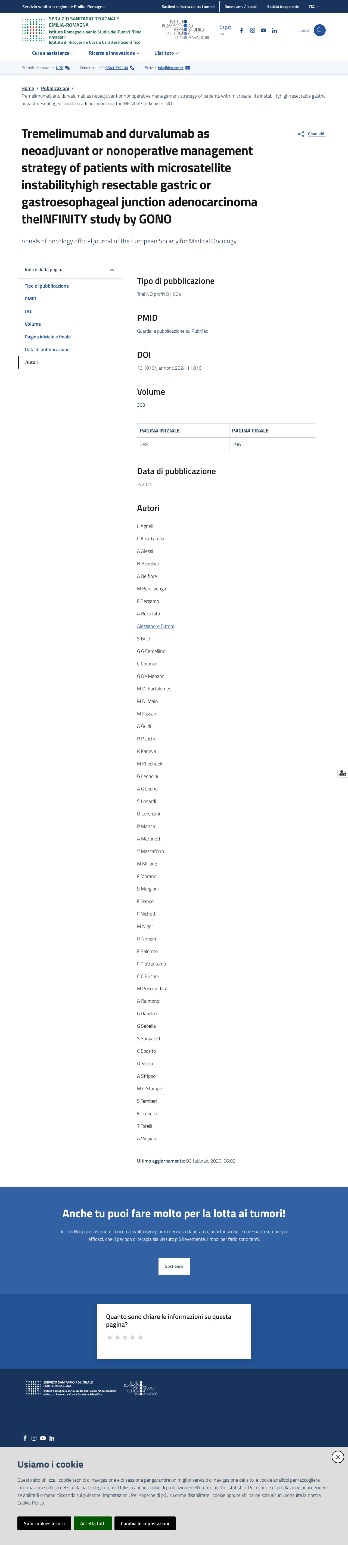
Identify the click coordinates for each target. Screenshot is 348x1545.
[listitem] (45, 68)
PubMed (199, 331)
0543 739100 (116, 67)
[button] (320, 30)
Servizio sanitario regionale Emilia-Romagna (63, 6)
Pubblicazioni (55, 88)
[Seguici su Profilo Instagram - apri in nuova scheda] (250, 30)
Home (27, 88)
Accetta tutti (92, 1523)
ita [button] (312, 6)
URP (59, 67)
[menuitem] (54, 53)
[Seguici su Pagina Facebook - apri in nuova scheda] (239, 30)
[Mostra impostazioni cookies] (342, 773)
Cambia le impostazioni (145, 1523)
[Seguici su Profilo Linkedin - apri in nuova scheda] (272, 30)
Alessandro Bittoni (155, 626)
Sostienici (174, 1266)
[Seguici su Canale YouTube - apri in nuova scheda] (261, 30)
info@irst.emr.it (171, 67)
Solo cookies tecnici (44, 1523)
